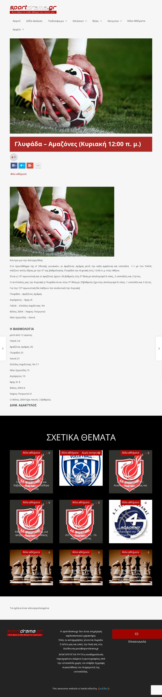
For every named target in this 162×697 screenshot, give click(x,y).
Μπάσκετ (78, 21)
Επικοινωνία (137, 634)
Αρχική (17, 21)
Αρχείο (17, 29)
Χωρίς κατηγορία (91, 452)
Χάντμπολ (113, 21)
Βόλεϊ (95, 21)
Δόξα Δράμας (34, 21)
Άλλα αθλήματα (19, 173)
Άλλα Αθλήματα (136, 21)
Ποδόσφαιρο (56, 21)
